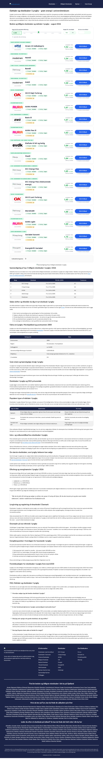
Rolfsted (58, 716)
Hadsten (16, 731)
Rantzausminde (93, 710)
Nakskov (90, 693)
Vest (67, 32)
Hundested (59, 691)
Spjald (43, 741)
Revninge (52, 716)
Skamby (84, 716)
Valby (34, 699)
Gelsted (46, 708)
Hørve (89, 691)
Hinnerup (74, 731)
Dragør (62, 687)
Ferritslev (26, 708)
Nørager (18, 737)
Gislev (50, 708)
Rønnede (57, 695)
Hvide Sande (41, 733)
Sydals (52, 712)
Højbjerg (51, 733)
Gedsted (31, 729)
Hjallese (77, 708)
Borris (79, 725)
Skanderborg (43, 739)
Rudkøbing (16, 712)
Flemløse (31, 708)
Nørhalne (23, 737)
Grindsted (74, 729)
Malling (77, 735)
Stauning (53, 741)
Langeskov (14, 710)
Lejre (60, 693)
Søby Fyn (27, 718)
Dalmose (56, 687)
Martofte (29, 710)
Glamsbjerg (56, 708)
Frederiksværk (30, 689)
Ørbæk (25, 714)
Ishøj (92, 691)
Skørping (67, 739)
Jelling (75, 733)
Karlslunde (33, 693)
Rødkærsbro (90, 737)
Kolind (17, 735)
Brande (89, 725)
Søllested (65, 697)
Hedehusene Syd (82, 689)
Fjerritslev (93, 727)
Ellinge (9, 708)
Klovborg (7, 735)
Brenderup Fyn (60, 706)
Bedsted (49, 725)
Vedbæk (43, 699)
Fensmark (9, 689)
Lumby (33, 716)
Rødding (84, 737)
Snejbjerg (78, 739)
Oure (87, 710)
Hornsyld (26, 733)
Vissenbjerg (15, 714)
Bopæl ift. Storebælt (68, 29)
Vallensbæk (18, 699)
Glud (79, 729)
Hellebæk (8, 691)
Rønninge (63, 716)
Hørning (61, 733)
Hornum (15, 733)
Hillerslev (66, 714)
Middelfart (41, 710)
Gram (65, 729)
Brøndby (37, 687)
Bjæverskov (31, 687)
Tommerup (67, 712)
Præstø (41, 695)
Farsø (84, 727)
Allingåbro (9, 725)
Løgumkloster (57, 735)
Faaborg (16, 708)
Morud (51, 710)
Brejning (15, 727)
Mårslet (87, 735)
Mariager (81, 735)
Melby (39, 716)
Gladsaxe (48, 689)
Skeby (88, 716)
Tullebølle (55, 718)
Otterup (83, 710)
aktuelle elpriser (31, 394)
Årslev (21, 714)
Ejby (97, 706)
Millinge (46, 710)
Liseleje (69, 693)
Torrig (82, 697)
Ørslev (79, 699)
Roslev (78, 737)
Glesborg (54, 729)
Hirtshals (79, 731)
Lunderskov (41, 735)
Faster (88, 727)
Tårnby (91, 697)
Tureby (86, 697)
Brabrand (84, 725)
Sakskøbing (63, 695)
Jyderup (14, 693)
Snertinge (27, 697)
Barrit (41, 725)
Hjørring (90, 731)
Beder (45, 725)
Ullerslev (85, 712)
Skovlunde (89, 695)
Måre (43, 716)
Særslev (96, 716)
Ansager (14, 725)
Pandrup (57, 737)
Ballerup (19, 687)
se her (62, 307)
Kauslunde (15, 716)
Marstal (24, 710)
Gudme (62, 708)
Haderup (83, 729)
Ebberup (87, 706)
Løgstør (47, 735)
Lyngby (74, 693)
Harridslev (53, 731)
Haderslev (89, 729)
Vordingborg (62, 699)
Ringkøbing (68, 737)
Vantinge (60, 718)
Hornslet (20, 733)
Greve (58, 689)
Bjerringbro (69, 725)
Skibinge (77, 695)
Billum (54, 725)
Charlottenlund (49, 687)
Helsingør (23, 691)
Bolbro (44, 706)
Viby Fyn (66, 718)
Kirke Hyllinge (41, 693)
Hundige (65, 691)
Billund (58, 725)
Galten (27, 729)
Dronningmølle (68, 687)
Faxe (85, 687)
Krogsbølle (28, 716)
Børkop (40, 727)
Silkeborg (25, 739)
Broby (66, 706)
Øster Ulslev (84, 699)
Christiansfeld (46, 727)
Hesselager (72, 708)
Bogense (39, 706)
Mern (82, 693)
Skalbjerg (27, 712)
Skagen (35, 739)
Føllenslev (15, 689)
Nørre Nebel (29, 737)
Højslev (57, 733)
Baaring (15, 706)
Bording (75, 725)
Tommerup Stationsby (76, 712)
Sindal (30, 739)
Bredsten (9, 727)
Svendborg (47, 712)
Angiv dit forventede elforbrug (20, 29)
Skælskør (95, 695)
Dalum (77, 706)
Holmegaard (40, 691)
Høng (79, 691)
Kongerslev (23, 735)
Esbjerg (80, 727)
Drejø (52, 714)
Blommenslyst (32, 706)
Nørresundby (37, 737)
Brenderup (52, 706)
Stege (42, 697)
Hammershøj (28, 731)
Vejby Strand (49, 699)
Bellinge (20, 706)
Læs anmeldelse (17, 49)
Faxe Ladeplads (91, 687)
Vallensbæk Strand (27, 699)
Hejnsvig (58, 731)
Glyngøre (60, 729)
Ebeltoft (61, 727)
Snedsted (84, 739)
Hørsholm (84, 691)
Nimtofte (6, 737)
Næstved (22, 695)
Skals (38, 739)
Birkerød (24, 687)
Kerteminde (92, 708)
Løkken (64, 735)
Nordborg (66, 710)
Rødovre (51, 695)
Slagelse (8, 697)
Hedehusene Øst (92, 689)
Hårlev (75, 691)
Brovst (19, 727)
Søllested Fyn (34, 718)
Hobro (95, 731)
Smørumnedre (20, 697)
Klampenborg (55, 693)
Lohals (19, 710)
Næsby (61, 710)
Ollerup (47, 716)
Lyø (36, 716)
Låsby (67, 735)
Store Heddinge (54, 697)
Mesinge (34, 710)
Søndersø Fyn (42, 718)
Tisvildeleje (77, 697)
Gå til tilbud (83, 46)
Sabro (6, 739)
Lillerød (65, 693)
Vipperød (56, 699)
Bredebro (94, 725)
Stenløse (47, 697)
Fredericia (8, 729)
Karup (86, 733)
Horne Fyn (82, 714)
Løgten (51, 735)
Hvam (47, 733)
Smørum (13, 697)
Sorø (39, 697)
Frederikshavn (15, 729)
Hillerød (29, 691)
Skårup (32, 712)
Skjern (58, 739)
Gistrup (46, 729)
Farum (82, 687)
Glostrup (53, 689)
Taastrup (71, 697)
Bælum (31, 727)
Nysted (17, 695)
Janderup (70, 733)
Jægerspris (20, 693)
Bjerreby (40, 714)
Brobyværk (71, 706)
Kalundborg (26, 693)
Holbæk (34, 691)
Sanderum (79, 716)
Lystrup (72, 735)
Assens (7, 706)
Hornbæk (46, 691)
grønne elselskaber (15, 371)
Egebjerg (92, 706)
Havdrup (67, 689)
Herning (69, 731)
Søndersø (57, 712)
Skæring (62, 739)
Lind (36, 735)
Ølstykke (74, 699)
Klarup (94, 733)
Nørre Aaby (77, 710)
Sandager (73, 716)
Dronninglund (54, 727)
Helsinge (18, 691)
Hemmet (63, 731)
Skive (54, 739)
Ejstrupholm (74, 727)
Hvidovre (70, 691)
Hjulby (77, 714)
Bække (35, 727)
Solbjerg (90, 739)
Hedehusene (73, 689)
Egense (57, 714)
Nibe (96, 735)
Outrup (52, 737)
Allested (29, 714)
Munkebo (56, 710)
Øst (73, 32)
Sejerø (68, 695)
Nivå (95, 693)
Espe (12, 708)
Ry (81, 737)
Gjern (50, 729)
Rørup (68, 716)
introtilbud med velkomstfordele (31, 442)
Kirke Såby (48, 693)
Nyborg (72, 710)
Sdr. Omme (12, 739)
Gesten (41, 729)
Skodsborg (83, 695)
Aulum (33, 725)
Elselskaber (52, 4)
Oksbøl (47, 737)
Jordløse (94, 714)
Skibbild (50, 739)
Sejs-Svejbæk (19, 739)
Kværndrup (8, 710)
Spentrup (95, 739)
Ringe (7, 712)
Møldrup (91, 735)
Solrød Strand (34, 697)
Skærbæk (73, 739)
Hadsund (95, 729)
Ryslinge (22, 712)
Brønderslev (25, 727)
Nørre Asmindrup (30, 695)
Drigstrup (82, 706)
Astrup (29, 725)
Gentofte (42, 689)
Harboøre (46, 731)
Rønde (96, 737)
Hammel (21, 731)
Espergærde (76, 687)
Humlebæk (53, 691)
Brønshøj (42, 687)
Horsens (31, 733)
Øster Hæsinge (73, 718)
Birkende (25, 706)
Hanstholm (40, 731)
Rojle (11, 712)
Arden (18, 725)
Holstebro (9, 733)
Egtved (68, 727)
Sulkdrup (48, 741)
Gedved (37, 729)
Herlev (13, 691)
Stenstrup (37, 712)
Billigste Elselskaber (66, 4)
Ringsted (46, 695)
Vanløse (38, 699)
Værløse (69, 699)
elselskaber (40, 330)
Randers (62, 737)
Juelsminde (80, 733)
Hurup (36, 733)
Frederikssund (22, 689)
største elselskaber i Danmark (19, 460)
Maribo (78, 693)
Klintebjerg (21, 716)
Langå (28, 735)
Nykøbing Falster (10, 695)
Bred (47, 706)
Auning (37, 725)
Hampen (34, 731)
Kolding (13, 735)
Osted (37, 695)
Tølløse (95, 697)
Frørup (42, 708)
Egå (65, 727)
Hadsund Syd (10, 731)
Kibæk (90, 733)
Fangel (21, 708)
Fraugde (37, 708)
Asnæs (9, 687)
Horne (82, 708)
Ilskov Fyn (88, 714)
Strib (42, 712)
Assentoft (23, 725)
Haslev (62, 689)
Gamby (61, 714)
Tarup (61, 712)
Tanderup (49, 718)
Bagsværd (14, 687)
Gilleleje (37, 689)
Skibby (72, 695)
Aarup (11, 706)
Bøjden (49, 714)
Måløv (86, 693)
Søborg (61, 697)
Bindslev (63, 725)
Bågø (44, 714)
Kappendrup (7, 716)
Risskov (74, 737)
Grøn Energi (88, 4)
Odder (43, 737)
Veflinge (90, 712)
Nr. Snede (12, 737)
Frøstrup (22, 729)
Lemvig (32, 735)
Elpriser (77, 4)
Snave (92, 716)
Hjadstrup (72, 714)
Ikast (65, 733)
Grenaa (69, 729)
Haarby (66, 708)
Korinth (86, 708)
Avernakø (35, 714)
